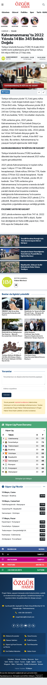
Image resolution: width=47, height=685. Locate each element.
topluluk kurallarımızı (21, 402)
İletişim (40, 664)
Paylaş (6, 92)
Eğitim (33, 662)
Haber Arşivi (31, 651)
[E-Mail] (16, 285)
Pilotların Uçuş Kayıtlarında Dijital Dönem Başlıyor (34, 357)
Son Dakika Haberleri (13, 651)
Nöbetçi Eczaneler (12, 636)
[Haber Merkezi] (7, 282)
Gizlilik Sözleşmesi (30, 664)
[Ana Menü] (2, 5)
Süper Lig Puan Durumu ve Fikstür (12, 646)
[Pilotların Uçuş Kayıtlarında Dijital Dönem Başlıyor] (34, 348)
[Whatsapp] (29, 625)
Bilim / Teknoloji (17, 664)
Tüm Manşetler (32, 644)
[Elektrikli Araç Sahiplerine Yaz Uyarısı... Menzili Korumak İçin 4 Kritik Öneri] (12, 325)
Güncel (15, 12)
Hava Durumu (32, 636)
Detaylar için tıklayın (23, 479)
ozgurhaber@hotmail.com (25, 617)
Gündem (5, 12)
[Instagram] (21, 625)
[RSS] (33, 625)
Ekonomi (31, 659)
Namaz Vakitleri (11, 640)
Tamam (39, 676)
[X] (17, 625)
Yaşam (13, 31)
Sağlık (28, 662)
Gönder (6, 395)
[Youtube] (25, 625)
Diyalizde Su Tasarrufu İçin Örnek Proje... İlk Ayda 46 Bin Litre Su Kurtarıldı (34, 313)
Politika (24, 12)
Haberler (4, 31)
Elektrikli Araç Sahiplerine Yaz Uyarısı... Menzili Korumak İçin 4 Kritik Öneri (12, 334)
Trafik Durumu (32, 640)
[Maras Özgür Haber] (22, 5)
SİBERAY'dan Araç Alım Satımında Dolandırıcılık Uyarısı (11, 313)
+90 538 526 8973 (25, 613)
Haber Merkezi (20, 280)
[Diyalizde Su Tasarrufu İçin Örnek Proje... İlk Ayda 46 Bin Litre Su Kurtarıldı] (34, 304)
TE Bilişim (29, 668)
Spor (32, 12)
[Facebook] (14, 625)
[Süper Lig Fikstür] (44, 487)
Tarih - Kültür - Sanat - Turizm (14, 662)
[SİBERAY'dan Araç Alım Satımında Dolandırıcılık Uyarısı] (12, 304)
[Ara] (43, 4)
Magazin (7, 664)
